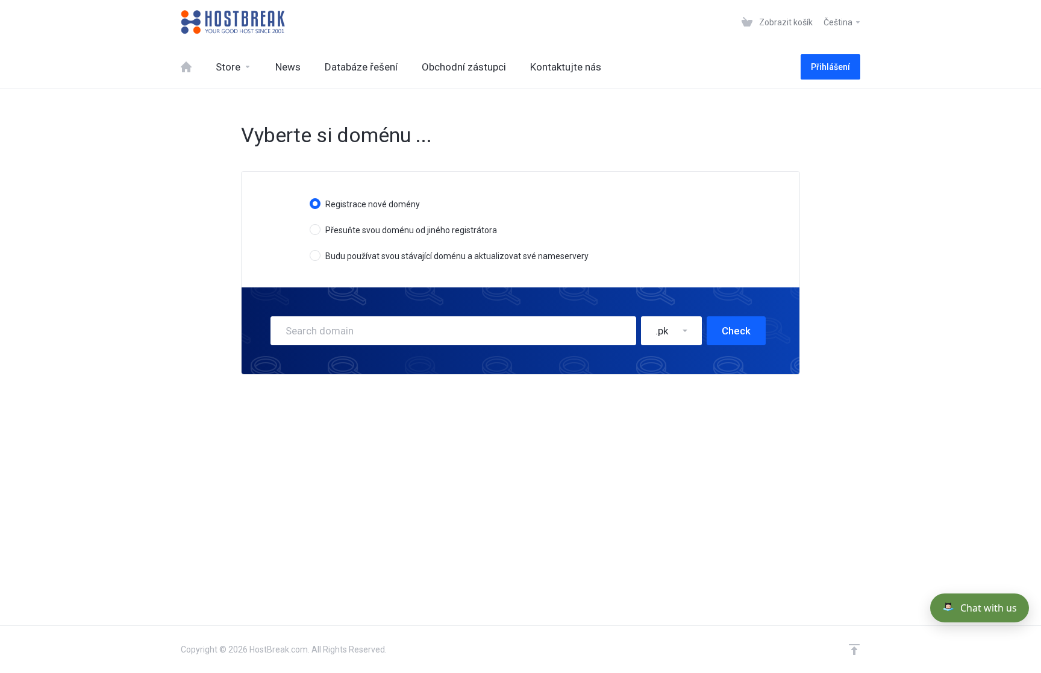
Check (736, 331)
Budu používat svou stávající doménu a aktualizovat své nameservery (457, 256)
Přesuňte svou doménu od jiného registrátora (411, 230)
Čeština (839, 22)
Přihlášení (830, 67)
